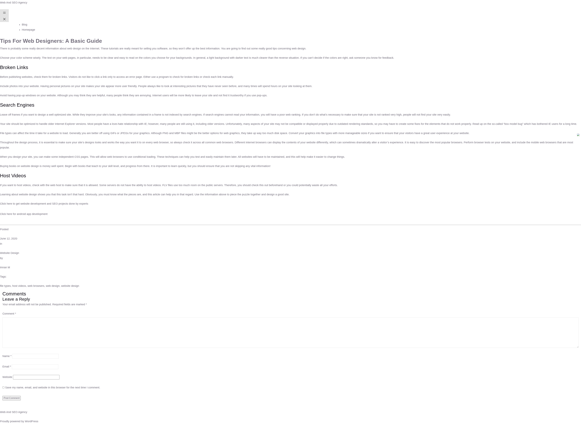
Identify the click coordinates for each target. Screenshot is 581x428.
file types (5, 285)
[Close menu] (4, 19)
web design (53, 285)
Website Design (9, 252)
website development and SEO (39, 203)
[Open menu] (4, 12)
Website (7, 377)
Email (6, 366)
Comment (9, 313)
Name (6, 356)
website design (70, 285)
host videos (19, 285)
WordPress (31, 421)
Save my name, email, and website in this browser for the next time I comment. (52, 387)
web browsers (36, 285)
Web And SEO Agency (13, 2)
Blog (24, 24)
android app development (32, 214)
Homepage (28, 29)
